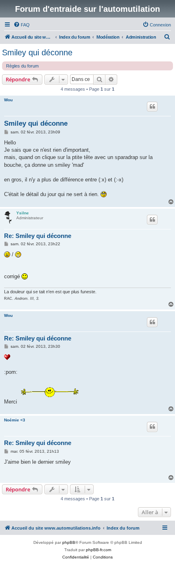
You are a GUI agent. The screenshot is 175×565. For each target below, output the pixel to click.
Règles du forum (22, 65)
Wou (8, 100)
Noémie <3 (14, 420)
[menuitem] (21, 25)
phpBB (68, 542)
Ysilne (22, 213)
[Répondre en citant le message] (152, 106)
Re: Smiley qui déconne (37, 235)
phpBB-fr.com (98, 550)
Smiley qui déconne (37, 52)
